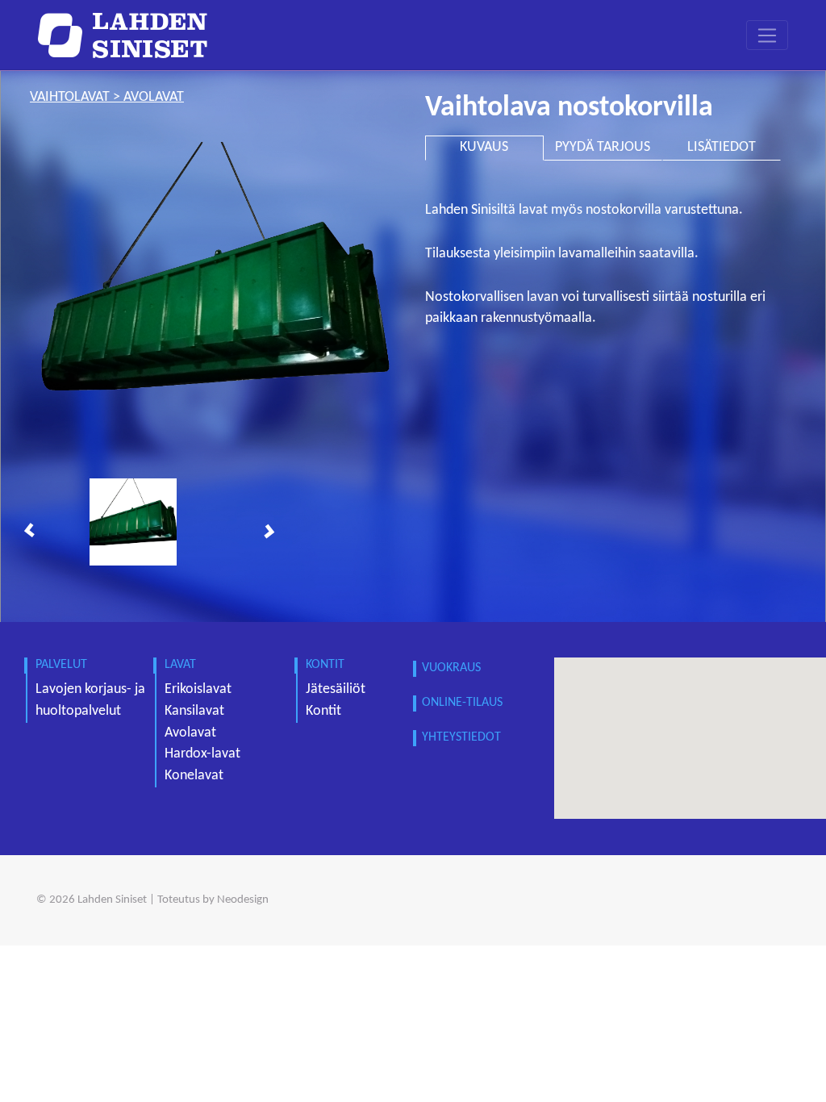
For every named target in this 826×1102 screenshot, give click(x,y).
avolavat (153, 97)
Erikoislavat (198, 689)
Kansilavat (194, 711)
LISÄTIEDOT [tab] (721, 147)
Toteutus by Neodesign (213, 900)
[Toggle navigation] (767, 35)
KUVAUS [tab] (484, 147)
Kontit (323, 711)
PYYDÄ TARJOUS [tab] (602, 147)
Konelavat (194, 776)
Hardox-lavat (202, 754)
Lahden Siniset (112, 900)
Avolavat (190, 733)
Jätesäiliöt (335, 689)
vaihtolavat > (76, 97)
